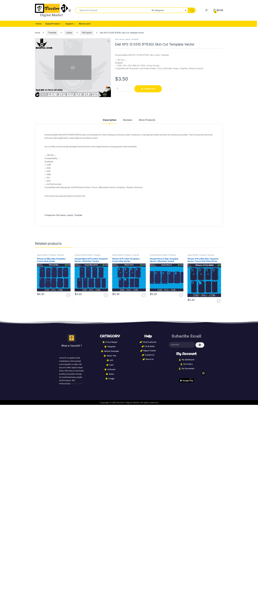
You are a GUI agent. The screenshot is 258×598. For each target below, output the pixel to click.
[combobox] (112, 10)
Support (69, 24)
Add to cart (150, 89)
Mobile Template (49, 255)
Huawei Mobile (80, 255)
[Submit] (200, 345)
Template (52, 32)
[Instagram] (203, 373)
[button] (108, 41)
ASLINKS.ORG (76, 384)
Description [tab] (109, 120)
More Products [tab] (147, 120)
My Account (84, 24)
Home (38, 24)
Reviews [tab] (127, 120)
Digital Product (52, 24)
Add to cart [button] (68, 295)
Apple (39, 255)
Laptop (69, 32)
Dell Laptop (87, 32)
